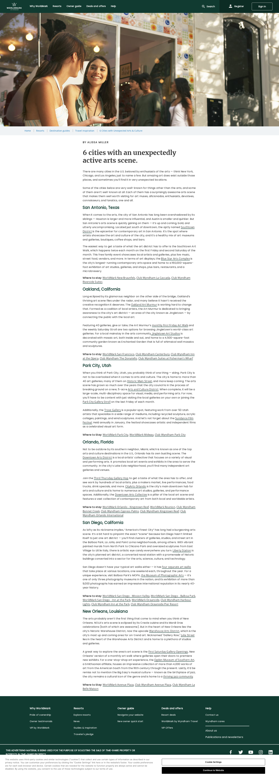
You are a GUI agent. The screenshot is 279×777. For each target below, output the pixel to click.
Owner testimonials (41, 721)
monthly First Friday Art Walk (170, 325)
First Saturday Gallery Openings (168, 651)
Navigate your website (130, 714)
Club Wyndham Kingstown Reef (159, 511)
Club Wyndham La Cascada (153, 278)
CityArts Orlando (135, 486)
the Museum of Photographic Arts (162, 575)
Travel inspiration (84, 130)
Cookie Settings (213, 762)
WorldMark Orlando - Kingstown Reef (126, 507)
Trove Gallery (112, 410)
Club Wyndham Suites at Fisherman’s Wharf (165, 358)
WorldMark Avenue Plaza (118, 684)
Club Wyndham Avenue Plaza (153, 684)
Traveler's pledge (83, 734)
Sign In (262, 6)
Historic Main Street (139, 381)
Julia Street (188, 635)
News (77, 721)
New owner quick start (130, 721)
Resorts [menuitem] (57, 6)
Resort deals (168, 714)
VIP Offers (167, 727)
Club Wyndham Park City (170, 434)
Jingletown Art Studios (166, 333)
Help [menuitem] (113, 6)
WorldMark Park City (115, 434)
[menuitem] (14, 6)
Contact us (212, 714)
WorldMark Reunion (162, 507)
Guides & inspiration (85, 727)
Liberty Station (182, 550)
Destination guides (60, 130)
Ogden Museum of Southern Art (174, 660)
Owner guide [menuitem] (74, 6)
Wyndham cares (215, 721)
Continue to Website (213, 770)
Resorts (40, 130)
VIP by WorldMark (39, 727)
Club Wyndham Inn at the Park (110, 604)
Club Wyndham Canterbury (153, 354)
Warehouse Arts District (164, 631)
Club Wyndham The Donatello (118, 358)
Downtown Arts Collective (131, 494)
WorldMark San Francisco (118, 354)
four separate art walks (176, 567)
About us (211, 730)
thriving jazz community (178, 676)
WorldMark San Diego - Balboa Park (173, 596)
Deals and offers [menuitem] (96, 6)
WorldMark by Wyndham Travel (179, 721)
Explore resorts (82, 714)
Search (211, 6)
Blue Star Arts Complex (175, 258)
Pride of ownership (40, 714)
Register (239, 6)
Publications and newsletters (224, 737)
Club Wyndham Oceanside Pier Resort (154, 604)
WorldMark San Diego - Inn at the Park (106, 600)
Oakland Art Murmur (144, 304)
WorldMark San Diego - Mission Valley (126, 596)
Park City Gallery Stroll (97, 402)
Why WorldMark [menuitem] (39, 6)
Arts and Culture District (143, 389)
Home (28, 130)
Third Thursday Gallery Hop (111, 478)
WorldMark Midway (141, 434)
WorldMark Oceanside (146, 600)
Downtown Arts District (97, 457)
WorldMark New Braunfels (119, 278)
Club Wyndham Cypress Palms (120, 511)
